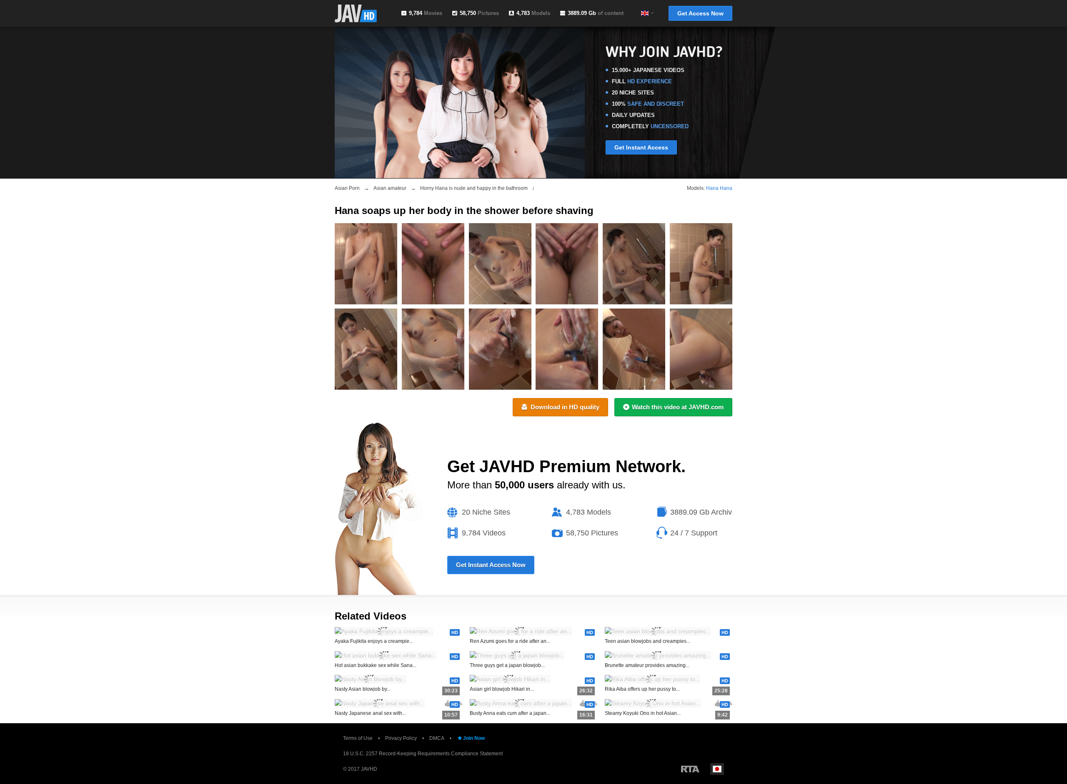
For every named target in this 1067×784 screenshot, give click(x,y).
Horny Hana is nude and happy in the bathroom (474, 188)
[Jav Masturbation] (701, 263)
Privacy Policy (401, 738)
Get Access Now (700, 13)
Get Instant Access (641, 147)
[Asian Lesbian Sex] (500, 349)
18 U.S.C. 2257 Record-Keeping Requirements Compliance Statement (423, 754)
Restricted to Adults (690, 769)
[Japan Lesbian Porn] (634, 349)
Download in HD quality (565, 407)
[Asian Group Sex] (433, 349)
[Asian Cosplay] (567, 349)
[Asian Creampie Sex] (701, 349)
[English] (645, 13)
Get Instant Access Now (491, 564)
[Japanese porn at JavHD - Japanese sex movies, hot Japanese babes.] (356, 13)
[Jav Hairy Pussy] (634, 263)
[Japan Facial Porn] (433, 263)
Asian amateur (389, 188)
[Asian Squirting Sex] (366, 349)
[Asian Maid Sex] (366, 263)
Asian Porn (347, 188)
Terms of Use (358, 738)
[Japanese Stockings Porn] (567, 263)
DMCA (436, 738)
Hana (712, 188)
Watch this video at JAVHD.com (678, 407)
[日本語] (717, 769)
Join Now (474, 738)
